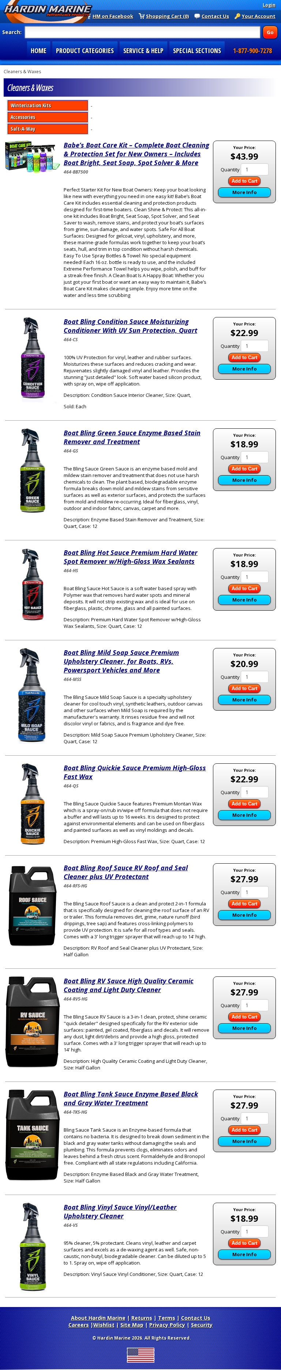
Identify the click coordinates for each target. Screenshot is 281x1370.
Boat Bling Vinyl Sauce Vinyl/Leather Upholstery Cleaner (120, 1211)
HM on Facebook (113, 16)
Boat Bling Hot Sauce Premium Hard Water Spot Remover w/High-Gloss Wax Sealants (131, 557)
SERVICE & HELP (143, 50)
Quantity (230, 169)
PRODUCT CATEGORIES (85, 50)
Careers (78, 1324)
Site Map (131, 1324)
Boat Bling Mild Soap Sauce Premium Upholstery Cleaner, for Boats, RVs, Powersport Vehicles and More (121, 661)
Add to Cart (244, 181)
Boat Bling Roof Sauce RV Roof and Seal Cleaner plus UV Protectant (126, 872)
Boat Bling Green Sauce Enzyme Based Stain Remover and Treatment (132, 437)
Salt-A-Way (23, 128)
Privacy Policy (167, 1324)
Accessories (23, 116)
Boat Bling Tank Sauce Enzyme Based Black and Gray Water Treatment (131, 1098)
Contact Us (215, 16)
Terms (166, 1317)
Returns (141, 1317)
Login (269, 5)
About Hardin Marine (98, 1317)
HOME (38, 50)
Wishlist (104, 1324)
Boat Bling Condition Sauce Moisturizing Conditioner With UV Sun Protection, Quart (130, 326)
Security (202, 1324)
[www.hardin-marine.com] (48, 11)
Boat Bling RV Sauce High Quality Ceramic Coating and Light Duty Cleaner (129, 985)
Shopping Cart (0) (167, 16)
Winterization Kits (31, 105)
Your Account (259, 16)
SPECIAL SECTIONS (197, 50)
